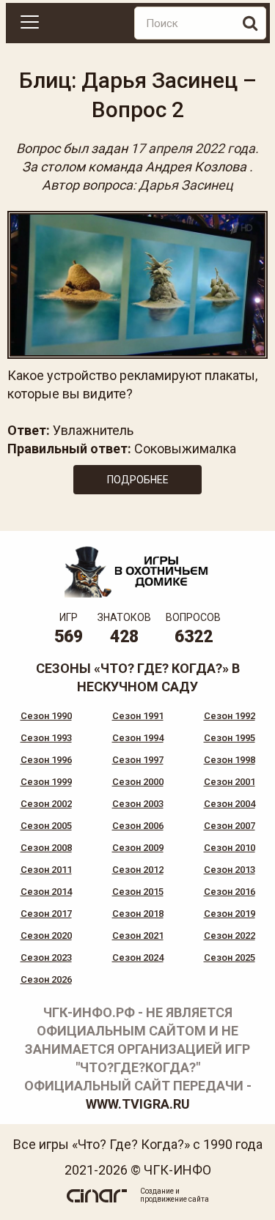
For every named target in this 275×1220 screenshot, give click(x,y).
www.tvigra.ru (138, 1104)
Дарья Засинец (186, 185)
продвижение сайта (174, 1199)
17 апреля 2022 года (193, 148)
